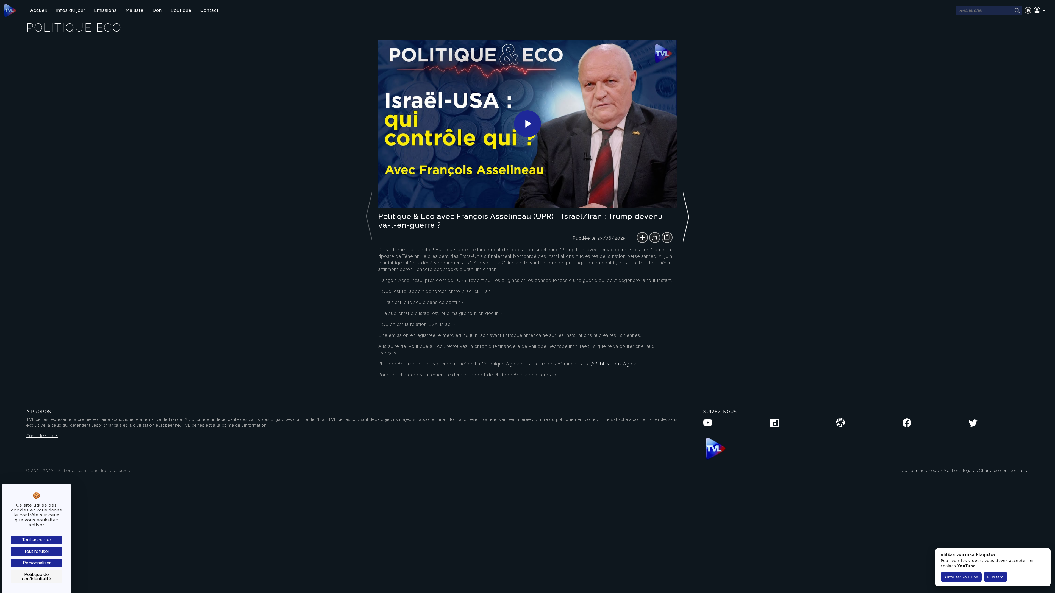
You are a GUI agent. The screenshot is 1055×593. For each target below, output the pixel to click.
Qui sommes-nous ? (922, 470)
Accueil (38, 10)
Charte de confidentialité (1004, 470)
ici (556, 374)
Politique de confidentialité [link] (36, 576)
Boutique (181, 10)
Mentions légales (960, 470)
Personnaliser (37, 563)
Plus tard (995, 577)
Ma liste (135, 10)
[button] (1039, 10)
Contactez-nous (42, 435)
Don (157, 10)
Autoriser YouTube (961, 577)
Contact (209, 10)
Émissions (105, 10)
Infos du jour (70, 10)
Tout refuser (36, 551)
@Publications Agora (613, 364)
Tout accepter (36, 539)
